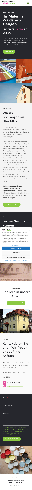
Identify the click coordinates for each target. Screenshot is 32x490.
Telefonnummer (8, 406)
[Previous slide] (1, 321)
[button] (29, 230)
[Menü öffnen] (28, 2)
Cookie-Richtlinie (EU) (16, 482)
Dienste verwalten (15, 245)
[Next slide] (30, 321)
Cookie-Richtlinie (7, 260)
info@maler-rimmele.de (15, 386)
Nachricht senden (12, 439)
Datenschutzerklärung (17, 260)
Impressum (25, 260)
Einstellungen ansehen (16, 257)
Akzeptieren (16, 248)
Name (5, 398)
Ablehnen (16, 253)
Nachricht (6, 413)
